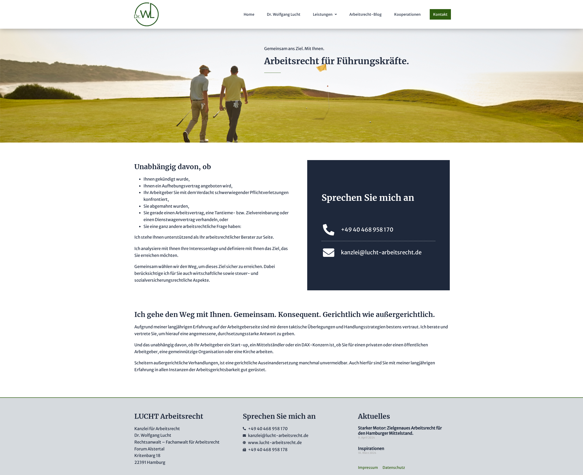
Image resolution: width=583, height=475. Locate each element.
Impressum (368, 467)
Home (249, 14)
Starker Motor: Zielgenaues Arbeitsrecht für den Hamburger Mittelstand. (400, 430)
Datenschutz (394, 467)
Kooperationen (407, 14)
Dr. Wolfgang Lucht (283, 14)
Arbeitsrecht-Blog (365, 14)
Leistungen (322, 14)
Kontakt (440, 14)
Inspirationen (371, 448)
